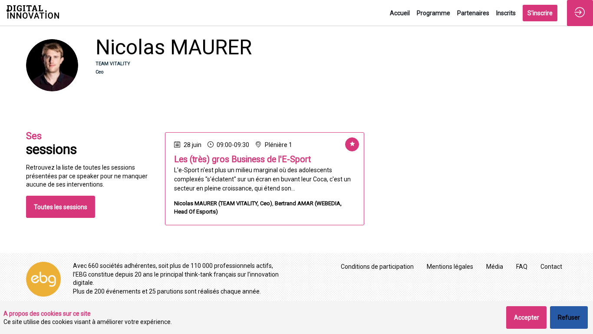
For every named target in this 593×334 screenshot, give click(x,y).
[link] (400, 13)
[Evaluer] (352, 144)
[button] (540, 13)
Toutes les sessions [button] (60, 207)
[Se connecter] (580, 13)
